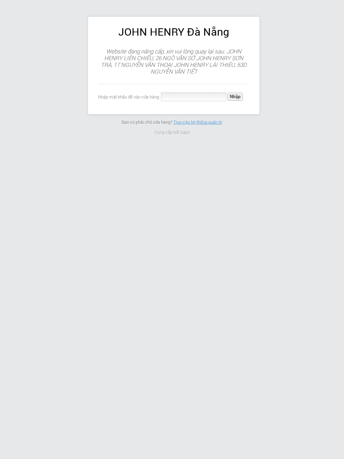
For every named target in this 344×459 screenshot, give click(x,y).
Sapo (185, 132)
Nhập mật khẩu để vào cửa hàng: (129, 96)
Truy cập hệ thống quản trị (197, 122)
